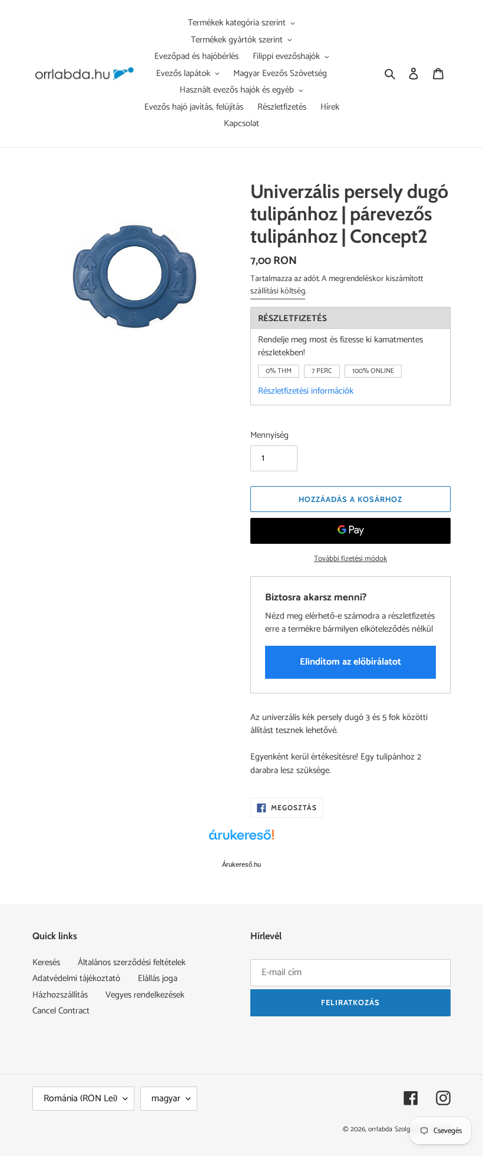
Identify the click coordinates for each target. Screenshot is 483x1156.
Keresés (46, 962)
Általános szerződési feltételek (132, 962)
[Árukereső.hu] (241, 841)
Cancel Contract (61, 1010)
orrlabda (380, 1129)
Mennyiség (269, 435)
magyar (165, 1099)
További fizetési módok (350, 559)
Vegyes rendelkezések (144, 994)
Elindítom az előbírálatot (350, 662)
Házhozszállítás (60, 994)
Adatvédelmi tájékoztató (76, 978)
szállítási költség (277, 291)
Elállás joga (157, 978)
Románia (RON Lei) (80, 1099)
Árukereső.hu (241, 864)
